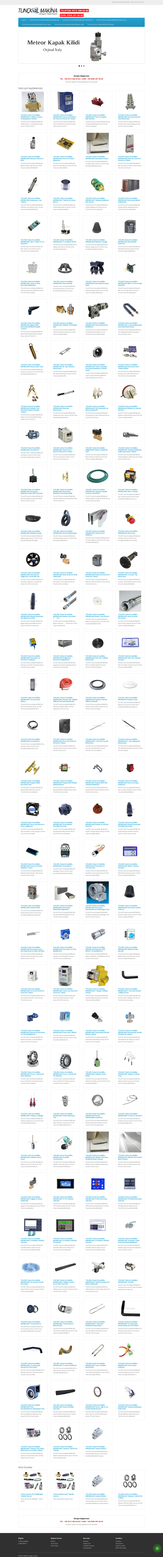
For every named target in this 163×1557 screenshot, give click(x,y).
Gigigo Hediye (33, 1556)
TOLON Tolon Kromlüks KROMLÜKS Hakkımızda (44, 20)
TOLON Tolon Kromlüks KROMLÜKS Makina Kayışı (31, 532)
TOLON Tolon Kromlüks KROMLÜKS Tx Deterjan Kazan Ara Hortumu (30, 1365)
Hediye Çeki (87, 1543)
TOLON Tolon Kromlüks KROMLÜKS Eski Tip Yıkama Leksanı (129, 658)
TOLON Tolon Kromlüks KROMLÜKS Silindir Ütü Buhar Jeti (65, 325)
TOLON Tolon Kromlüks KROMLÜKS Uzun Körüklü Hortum (63, 1407)
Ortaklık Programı (88, 1546)
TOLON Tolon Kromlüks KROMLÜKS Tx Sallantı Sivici (64, 241)
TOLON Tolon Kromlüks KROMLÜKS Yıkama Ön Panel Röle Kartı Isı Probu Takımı (32, 1448)
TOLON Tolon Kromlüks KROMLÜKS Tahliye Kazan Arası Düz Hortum (63, 1282)
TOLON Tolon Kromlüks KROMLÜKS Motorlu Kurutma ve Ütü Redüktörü (33, 1032)
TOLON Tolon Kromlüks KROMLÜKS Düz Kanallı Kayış (65, 532)
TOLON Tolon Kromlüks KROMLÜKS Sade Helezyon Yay (64, 1115)
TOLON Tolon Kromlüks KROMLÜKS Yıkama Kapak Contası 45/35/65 (96, 491)
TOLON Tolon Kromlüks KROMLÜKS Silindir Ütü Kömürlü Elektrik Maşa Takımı (30, 409)
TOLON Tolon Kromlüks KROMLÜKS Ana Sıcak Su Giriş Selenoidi (65, 574)
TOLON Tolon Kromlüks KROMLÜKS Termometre (31, 1323)
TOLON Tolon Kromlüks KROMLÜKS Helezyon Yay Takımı (31, 200)
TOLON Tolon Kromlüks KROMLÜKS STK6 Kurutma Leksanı (96, 1199)
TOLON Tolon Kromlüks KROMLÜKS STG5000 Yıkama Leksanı (32, 1240)
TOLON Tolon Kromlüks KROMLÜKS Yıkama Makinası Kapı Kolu (129, 1407)
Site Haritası (54, 1546)
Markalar (86, 1541)
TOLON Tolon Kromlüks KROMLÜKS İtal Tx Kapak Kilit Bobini (95, 117)
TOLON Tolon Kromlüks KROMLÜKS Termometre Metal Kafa (63, 1324)
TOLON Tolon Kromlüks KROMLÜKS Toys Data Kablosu (127, 1365)
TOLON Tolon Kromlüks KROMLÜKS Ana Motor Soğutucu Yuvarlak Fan (30, 574)
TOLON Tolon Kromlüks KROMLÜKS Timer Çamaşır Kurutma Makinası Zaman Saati (96, 367)
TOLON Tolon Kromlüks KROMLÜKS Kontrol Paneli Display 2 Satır (31, 866)
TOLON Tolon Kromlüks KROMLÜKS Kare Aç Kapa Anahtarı (128, 783)
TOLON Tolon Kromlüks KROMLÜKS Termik (127, 1281)
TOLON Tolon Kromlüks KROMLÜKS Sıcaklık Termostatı (63, 1157)
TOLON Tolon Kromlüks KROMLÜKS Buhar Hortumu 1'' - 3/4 (64, 616)
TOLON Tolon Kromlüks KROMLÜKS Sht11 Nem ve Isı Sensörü (32, 242)
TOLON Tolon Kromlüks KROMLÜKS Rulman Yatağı (96, 241)
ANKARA (25, 1556)
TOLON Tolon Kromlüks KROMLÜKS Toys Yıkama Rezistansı (95, 1365)
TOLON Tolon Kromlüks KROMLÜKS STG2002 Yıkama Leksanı (97, 1240)
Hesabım (118, 1541)
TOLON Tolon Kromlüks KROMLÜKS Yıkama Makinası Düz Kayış (97, 200)
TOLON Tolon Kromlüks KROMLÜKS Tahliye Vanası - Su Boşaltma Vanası (32, 117)
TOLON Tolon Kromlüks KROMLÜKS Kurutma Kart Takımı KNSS (128, 366)
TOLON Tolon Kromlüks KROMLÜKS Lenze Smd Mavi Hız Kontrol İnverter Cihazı (64, 117)
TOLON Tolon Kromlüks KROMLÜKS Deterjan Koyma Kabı (97, 283)
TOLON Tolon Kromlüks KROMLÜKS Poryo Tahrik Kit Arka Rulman (32, 1074)
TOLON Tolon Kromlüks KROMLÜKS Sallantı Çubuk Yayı (128, 1074)
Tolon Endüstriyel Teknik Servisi (63, 1495)
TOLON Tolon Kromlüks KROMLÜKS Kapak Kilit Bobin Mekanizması (65, 783)
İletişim (53, 1541)
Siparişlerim (119, 1543)
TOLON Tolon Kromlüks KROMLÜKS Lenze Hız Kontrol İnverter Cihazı (65, 991)
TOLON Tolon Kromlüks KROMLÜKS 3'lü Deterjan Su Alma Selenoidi (96, 408)
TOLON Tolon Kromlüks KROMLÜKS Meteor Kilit (69, 24)
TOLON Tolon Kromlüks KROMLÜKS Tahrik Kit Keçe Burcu (64, 200)
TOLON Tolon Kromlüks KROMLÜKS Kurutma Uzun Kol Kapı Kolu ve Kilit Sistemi (32, 949)
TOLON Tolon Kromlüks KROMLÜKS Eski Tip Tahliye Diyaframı (96, 658)
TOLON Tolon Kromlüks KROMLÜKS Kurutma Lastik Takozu (129, 907)
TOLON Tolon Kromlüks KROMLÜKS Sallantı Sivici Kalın (95, 1074)
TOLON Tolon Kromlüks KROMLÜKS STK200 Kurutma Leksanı (130, 1199)
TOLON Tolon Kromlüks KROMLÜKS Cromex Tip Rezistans (127, 574)
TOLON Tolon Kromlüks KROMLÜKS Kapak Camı (127, 698)
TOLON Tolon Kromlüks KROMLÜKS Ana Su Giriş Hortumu (127, 616)
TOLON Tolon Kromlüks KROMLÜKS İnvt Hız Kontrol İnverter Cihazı (64, 741)
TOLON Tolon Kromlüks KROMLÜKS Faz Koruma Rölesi (30, 699)
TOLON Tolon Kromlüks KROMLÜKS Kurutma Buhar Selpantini (129, 200)
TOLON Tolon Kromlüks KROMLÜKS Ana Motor (30, 449)
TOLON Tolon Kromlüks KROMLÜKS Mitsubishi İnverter (127, 242)
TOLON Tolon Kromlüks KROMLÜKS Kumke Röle (30, 907)
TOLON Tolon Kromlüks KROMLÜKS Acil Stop (127, 532)
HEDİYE (20, 1556)
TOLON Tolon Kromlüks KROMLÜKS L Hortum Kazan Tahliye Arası (129, 991)
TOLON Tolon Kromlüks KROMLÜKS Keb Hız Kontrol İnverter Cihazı (129, 158)
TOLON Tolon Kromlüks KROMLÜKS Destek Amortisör (63, 408)
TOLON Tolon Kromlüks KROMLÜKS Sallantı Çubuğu (32, 1115)
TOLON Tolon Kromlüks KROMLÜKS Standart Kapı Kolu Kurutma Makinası (128, 1240)
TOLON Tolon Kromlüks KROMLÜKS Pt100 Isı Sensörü (130, 1115)
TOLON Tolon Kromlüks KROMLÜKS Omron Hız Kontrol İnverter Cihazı (63, 450)
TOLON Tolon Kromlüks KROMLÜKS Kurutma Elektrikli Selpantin (63, 907)
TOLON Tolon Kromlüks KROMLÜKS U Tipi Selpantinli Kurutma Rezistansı (130, 325)
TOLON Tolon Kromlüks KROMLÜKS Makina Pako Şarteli (128, 949)
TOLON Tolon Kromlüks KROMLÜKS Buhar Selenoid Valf (96, 450)
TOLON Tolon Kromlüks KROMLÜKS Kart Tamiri (36, 24)
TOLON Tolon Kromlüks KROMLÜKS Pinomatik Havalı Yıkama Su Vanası (130, 1032)
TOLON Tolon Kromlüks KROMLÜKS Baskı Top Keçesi (97, 615)
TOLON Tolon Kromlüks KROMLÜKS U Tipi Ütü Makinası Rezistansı (95, 1324)
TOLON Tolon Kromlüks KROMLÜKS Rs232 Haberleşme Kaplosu (95, 1115)
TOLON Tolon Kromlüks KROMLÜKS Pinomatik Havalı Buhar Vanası (97, 1032)
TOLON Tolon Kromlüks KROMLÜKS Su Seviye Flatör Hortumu (32, 1282)
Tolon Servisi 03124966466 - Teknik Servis (32, 1495)
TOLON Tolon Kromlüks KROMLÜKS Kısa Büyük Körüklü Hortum (63, 824)
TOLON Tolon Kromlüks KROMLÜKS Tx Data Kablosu (65, 1364)
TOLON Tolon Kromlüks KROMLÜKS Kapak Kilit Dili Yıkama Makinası (96, 783)
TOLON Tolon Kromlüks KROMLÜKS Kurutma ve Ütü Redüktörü (64, 949)
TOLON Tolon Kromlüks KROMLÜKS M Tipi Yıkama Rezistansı (63, 366)
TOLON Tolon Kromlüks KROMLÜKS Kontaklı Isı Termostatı (95, 866)
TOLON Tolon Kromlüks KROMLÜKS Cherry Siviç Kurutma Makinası (30, 283)
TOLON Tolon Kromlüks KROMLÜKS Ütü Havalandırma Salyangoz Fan (32, 1407)
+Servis (24, 20)
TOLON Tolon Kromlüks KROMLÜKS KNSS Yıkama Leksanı (128, 866)
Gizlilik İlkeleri (22, 1543)
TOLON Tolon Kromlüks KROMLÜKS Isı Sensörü (30, 740)
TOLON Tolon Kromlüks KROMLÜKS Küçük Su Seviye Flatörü (96, 824)
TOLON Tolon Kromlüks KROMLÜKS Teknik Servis (78, 20)
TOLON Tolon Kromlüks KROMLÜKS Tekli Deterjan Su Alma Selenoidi (97, 1282)
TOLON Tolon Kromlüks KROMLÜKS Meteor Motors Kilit (32, 158)
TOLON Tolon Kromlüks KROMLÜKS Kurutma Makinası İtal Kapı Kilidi (63, 491)
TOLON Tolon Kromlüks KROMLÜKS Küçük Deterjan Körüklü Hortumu (129, 824)
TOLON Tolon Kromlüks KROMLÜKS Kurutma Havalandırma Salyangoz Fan (97, 907)
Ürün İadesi (54, 1543)
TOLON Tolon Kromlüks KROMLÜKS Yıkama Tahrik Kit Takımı (65, 1448)
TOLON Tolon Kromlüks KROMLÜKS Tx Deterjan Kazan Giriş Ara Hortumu (128, 1324)
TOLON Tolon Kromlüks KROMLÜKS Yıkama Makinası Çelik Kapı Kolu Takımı (129, 450)
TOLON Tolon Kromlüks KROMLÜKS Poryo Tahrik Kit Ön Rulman (64, 1074)
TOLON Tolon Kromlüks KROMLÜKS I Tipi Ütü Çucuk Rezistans (96, 741)
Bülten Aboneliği (121, 1548)
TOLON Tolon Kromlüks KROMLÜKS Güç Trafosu (128, 490)
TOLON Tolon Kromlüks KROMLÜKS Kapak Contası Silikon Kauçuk (96, 699)
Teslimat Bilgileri (23, 1541)
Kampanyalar (87, 1548)
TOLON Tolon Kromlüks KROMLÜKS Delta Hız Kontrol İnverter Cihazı (97, 574)
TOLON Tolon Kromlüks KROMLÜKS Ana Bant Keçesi (96, 157)
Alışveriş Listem (120, 1546)
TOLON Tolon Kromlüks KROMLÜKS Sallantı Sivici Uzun (31, 1157)
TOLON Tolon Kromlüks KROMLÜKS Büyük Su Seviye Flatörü (129, 408)
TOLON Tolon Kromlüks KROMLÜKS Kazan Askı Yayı (32, 366)
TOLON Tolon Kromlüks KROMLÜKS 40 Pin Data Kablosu (95, 533)
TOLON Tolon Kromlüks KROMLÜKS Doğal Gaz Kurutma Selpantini (63, 658)
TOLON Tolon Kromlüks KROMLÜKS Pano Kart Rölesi (64, 1031)
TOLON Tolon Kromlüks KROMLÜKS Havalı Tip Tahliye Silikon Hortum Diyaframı (65, 699)
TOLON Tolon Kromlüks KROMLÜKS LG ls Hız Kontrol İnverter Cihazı (32, 991)
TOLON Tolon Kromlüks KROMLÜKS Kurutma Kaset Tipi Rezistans (129, 117)
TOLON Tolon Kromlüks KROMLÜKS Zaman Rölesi (95, 1447)
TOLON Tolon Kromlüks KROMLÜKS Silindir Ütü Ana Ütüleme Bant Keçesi (96, 1157)
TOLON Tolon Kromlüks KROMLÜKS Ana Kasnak (63, 282)
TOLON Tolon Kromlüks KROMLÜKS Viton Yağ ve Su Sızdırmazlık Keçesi (96, 1407)
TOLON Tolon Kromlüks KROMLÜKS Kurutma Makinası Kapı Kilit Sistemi (31, 491)
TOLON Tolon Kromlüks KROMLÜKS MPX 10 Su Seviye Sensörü (130, 283)
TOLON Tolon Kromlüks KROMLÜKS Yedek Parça (111, 20)
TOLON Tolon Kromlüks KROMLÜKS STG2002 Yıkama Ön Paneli (65, 1240)
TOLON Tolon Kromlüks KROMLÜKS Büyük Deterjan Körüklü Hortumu (32, 616)
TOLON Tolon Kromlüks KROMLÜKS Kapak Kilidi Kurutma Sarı (30, 783)
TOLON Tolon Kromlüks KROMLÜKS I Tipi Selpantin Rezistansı (129, 741)
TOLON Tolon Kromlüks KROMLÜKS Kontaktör (63, 865)
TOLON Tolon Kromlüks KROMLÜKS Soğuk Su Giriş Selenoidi (31, 1199)
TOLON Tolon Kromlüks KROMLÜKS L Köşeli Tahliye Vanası (96, 991)
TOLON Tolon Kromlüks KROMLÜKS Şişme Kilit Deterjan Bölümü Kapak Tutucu (30, 326)
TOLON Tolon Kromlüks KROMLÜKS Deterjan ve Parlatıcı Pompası (30, 658)
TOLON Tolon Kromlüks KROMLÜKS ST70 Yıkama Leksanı (63, 1199)
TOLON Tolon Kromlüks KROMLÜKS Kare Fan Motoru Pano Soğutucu (32, 824)
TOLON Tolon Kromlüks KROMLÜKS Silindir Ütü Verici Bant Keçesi (130, 1157)
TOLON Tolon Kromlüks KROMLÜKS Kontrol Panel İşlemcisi (63, 158)
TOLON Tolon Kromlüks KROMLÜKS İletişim (100, 24)
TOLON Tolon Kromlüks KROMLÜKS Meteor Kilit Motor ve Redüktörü (95, 949)
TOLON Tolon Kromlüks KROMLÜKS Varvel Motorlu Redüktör (96, 325)
